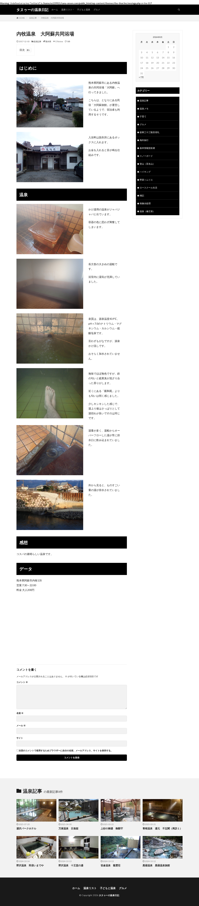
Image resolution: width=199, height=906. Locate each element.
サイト (19, 738)
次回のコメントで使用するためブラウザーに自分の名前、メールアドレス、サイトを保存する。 (66, 750)
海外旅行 (144, 140)
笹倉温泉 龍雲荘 (110, 865)
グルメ (97, 9)
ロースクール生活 (148, 187)
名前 (19, 713)
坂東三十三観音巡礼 (149, 132)
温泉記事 (33, 18)
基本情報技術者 (147, 148)
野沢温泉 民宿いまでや (30, 865)
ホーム (54, 9)
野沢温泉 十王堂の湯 (71, 865)
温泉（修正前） (147, 211)
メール (21, 725)
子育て (143, 116)
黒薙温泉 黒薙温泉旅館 (156, 865)
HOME (22, 18)
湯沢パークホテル (26, 828)
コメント (22, 682)
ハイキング (145, 171)
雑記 (142, 195)
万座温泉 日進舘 (68, 828)
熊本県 (48, 41)
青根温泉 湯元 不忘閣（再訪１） (162, 828)
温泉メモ (144, 108)
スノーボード (146, 156)
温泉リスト (66, 9)
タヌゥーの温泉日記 (32, 9)
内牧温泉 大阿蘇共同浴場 (52, 18)
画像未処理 (145, 203)
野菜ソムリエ (146, 179)
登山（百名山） (147, 163)
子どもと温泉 (83, 9)
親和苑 (108, 391)
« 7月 (141, 77)
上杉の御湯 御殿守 (112, 828)
